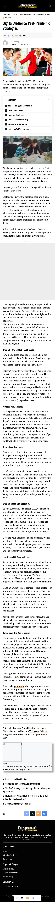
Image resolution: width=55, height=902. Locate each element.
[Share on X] (12, 35)
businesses (19, 200)
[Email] (16, 35)
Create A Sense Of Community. (18, 119)
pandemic (19, 686)
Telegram (34, 731)
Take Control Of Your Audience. (18, 124)
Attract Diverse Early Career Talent (19, 803)
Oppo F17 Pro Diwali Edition (15, 779)
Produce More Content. (16, 110)
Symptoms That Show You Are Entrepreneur (22, 783)
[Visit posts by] (5, 43)
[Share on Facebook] (8, 35)
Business (8, 18)
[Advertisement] (27, 271)
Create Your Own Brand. (16, 115)
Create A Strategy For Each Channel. (19, 105)
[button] (5, 5)
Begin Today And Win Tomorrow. (18, 128)
